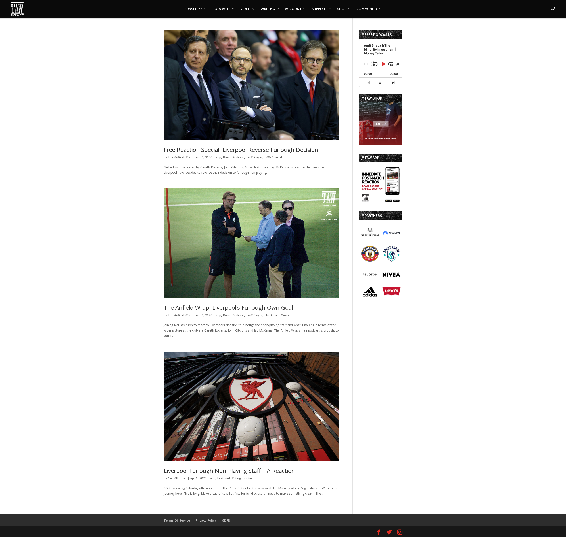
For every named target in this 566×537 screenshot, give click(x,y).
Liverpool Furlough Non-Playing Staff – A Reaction (229, 471)
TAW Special (273, 157)
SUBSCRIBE (193, 9)
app (218, 157)
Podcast (238, 157)
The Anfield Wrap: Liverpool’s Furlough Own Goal (228, 307)
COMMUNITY (366, 9)
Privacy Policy (206, 520)
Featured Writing (229, 478)
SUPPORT (319, 9)
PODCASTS (221, 9)
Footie (247, 478)
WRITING (268, 9)
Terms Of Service (177, 520)
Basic (227, 157)
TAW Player (254, 157)
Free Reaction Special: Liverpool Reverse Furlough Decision (241, 150)
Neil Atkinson (177, 478)
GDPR (226, 520)
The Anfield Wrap (180, 157)
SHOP (341, 9)
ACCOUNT (293, 9)
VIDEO (245, 9)
